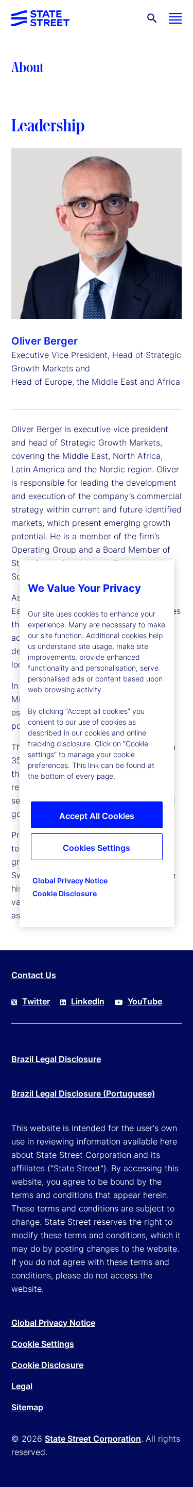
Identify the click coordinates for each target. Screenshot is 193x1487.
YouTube (145, 1001)
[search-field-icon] (152, 18)
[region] (97, 743)
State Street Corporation (93, 1438)
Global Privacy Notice (53, 1323)
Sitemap (27, 1407)
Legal (21, 1386)
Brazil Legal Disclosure (56, 1059)
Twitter (36, 1001)
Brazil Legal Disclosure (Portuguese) (83, 1093)
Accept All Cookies (96, 816)
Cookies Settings (96, 848)
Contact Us (33, 975)
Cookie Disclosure (47, 1365)
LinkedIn (87, 1001)
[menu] (175, 18)
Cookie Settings (42, 1344)
